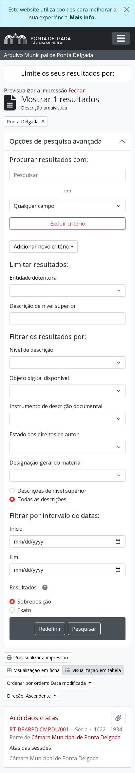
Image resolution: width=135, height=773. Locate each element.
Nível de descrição (31, 349)
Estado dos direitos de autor (44, 434)
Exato (24, 610)
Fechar (76, 90)
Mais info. (83, 17)
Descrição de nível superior (43, 305)
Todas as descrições (42, 499)
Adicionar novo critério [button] (41, 246)
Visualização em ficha (36, 670)
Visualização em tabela (96, 670)
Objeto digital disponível (39, 378)
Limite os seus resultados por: (67, 73)
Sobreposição (34, 601)
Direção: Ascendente (29, 696)
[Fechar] (127, 9)
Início (16, 528)
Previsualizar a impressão (40, 657)
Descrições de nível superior (52, 490)
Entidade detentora (33, 277)
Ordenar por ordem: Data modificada (47, 683)
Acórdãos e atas (34, 718)
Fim (14, 557)
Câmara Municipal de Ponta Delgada (76, 737)
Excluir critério (67, 223)
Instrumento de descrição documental (56, 406)
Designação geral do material (46, 462)
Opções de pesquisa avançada (56, 141)
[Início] (40, 38)
